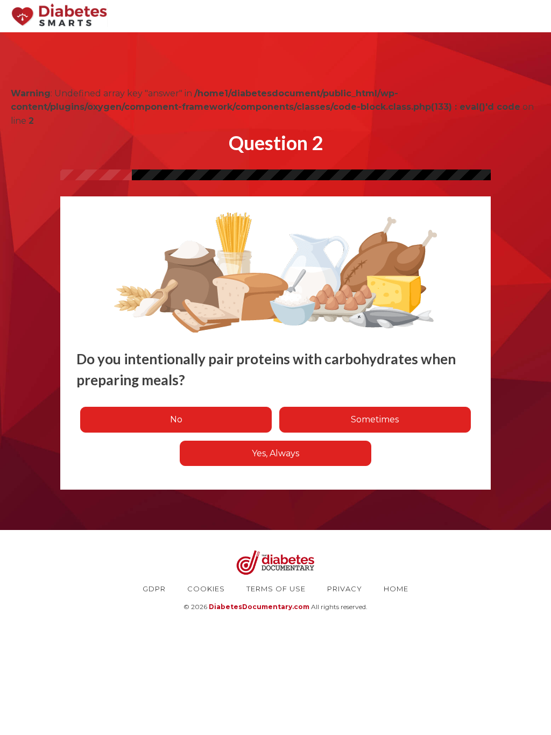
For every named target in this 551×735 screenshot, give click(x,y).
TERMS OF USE (276, 588)
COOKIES (206, 588)
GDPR (154, 588)
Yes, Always (275, 453)
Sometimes (375, 419)
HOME (396, 588)
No (176, 419)
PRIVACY (344, 588)
